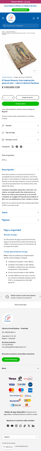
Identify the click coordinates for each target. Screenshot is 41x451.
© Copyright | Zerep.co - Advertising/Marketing (15, 446)
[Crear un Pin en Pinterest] (21, 147)
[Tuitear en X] (13, 147)
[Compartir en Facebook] (17, 147)
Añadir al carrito (27, 97)
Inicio (3, 31)
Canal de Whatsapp (11, 359)
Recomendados (11, 31)
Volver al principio (21, 305)
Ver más (27, 2)
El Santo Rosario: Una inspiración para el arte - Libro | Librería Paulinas (18, 33)
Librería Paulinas (7, 77)
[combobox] (20, 26)
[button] (38, 18)
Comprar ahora (20, 104)
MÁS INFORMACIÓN (20, 10)
